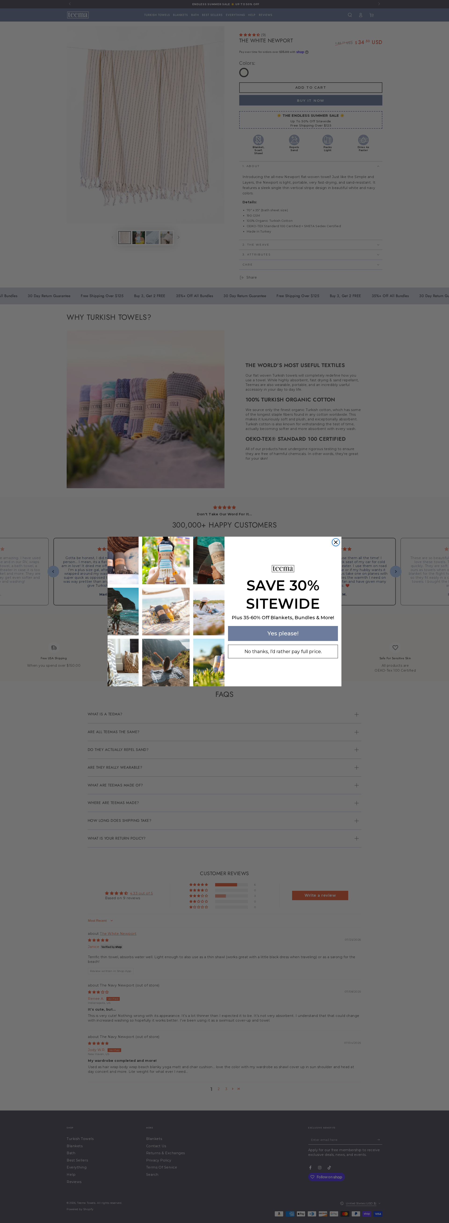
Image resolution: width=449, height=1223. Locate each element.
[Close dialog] (336, 542)
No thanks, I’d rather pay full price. (283, 651)
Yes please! (283, 633)
